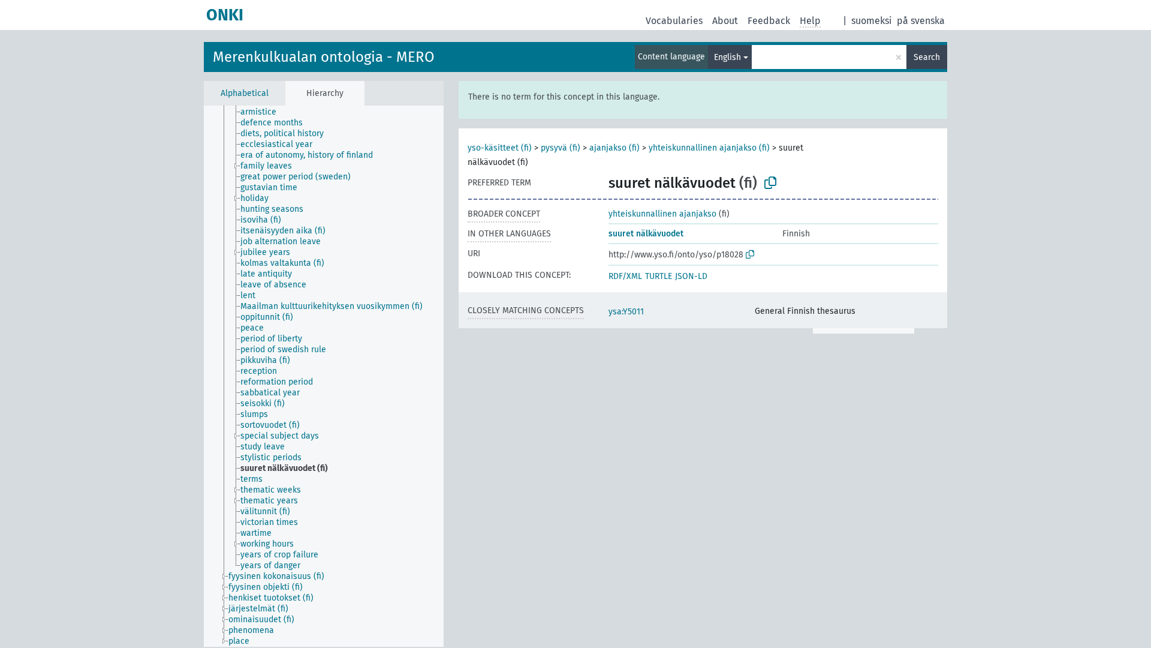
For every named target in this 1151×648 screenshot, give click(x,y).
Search (927, 57)
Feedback (769, 20)
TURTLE (658, 276)
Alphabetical (245, 93)
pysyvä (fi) (560, 148)
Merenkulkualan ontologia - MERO (324, 57)
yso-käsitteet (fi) (500, 148)
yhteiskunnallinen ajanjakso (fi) (709, 148)
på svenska (921, 20)
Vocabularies (674, 20)
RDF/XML (625, 276)
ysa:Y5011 (626, 312)
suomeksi (871, 20)
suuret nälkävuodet (645, 234)
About (725, 20)
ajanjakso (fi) (614, 148)
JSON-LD (691, 276)
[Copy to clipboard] (770, 183)
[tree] (324, 376)
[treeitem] (263, 112)
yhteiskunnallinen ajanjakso (662, 214)
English (727, 57)
